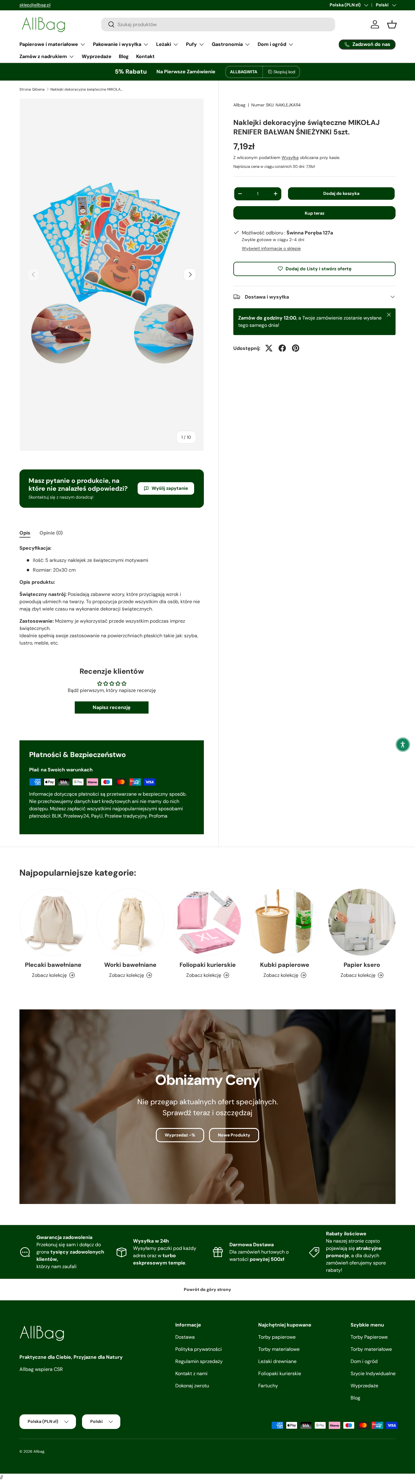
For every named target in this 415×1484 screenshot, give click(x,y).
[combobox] (218, 24)
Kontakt (145, 56)
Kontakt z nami (191, 1373)
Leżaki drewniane (277, 1361)
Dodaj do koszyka (341, 193)
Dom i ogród (272, 44)
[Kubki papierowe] (284, 922)
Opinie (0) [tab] (51, 533)
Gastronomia (227, 44)
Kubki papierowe (284, 965)
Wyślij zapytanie (170, 488)
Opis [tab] (24, 533)
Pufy (191, 44)
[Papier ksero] (361, 922)
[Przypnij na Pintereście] (295, 348)
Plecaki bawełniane (53, 965)
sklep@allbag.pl (34, 5)
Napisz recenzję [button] (112, 707)
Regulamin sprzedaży (199, 1361)
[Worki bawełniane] (130, 922)
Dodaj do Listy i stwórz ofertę (319, 268)
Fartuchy (268, 1385)
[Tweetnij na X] (269, 348)
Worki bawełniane (130, 965)
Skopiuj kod (284, 71)
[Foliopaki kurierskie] (207, 922)
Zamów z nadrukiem (43, 56)
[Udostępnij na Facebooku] (282, 348)
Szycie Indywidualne (373, 1373)
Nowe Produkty (234, 1135)
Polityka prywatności (198, 1349)
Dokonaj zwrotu (192, 1385)
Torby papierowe (277, 1337)
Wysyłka (290, 157)
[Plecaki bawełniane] (53, 922)
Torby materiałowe (279, 1349)
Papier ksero (362, 965)
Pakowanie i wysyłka (117, 44)
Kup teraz (314, 213)
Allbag (239, 105)
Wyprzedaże (96, 56)
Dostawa (185, 1337)
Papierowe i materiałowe (48, 44)
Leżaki (163, 44)
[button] (403, 744)
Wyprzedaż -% (180, 1135)
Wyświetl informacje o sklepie (271, 248)
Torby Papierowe (369, 1337)
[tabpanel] (111, 596)
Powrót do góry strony (207, 1289)
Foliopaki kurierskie (208, 965)
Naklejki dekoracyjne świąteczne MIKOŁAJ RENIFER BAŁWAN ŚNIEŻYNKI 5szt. (86, 89)
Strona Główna (32, 89)
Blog (124, 56)
